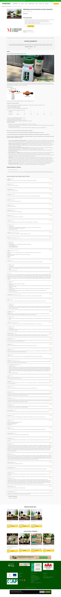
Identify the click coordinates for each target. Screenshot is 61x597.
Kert (19, 3)
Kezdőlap (4, 6)
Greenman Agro (9, 521)
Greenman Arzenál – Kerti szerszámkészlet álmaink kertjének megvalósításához (12, 546)
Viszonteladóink (33, 575)
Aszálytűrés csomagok (34, 545)
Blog (43, 3)
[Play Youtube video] (30, 68)
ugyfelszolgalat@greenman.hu (15, 246)
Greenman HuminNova (46, 545)
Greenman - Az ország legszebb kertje (36, 582)
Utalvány (40, 3)
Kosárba (12, 526)
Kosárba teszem (30, 26)
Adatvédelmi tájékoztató (34, 576)
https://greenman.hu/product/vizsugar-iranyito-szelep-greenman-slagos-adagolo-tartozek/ (38, 171)
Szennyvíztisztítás (31, 3)
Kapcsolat (46, 3)
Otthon (36, 3)
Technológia (20, 576)
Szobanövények (15, 3)
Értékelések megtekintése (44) (28, 30)
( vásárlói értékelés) (29, 11)
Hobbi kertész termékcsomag (23, 545)
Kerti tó (22, 3)
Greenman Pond (33, 521)
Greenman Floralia (21, 521)
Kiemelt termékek (8, 6)
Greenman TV (33, 580)
